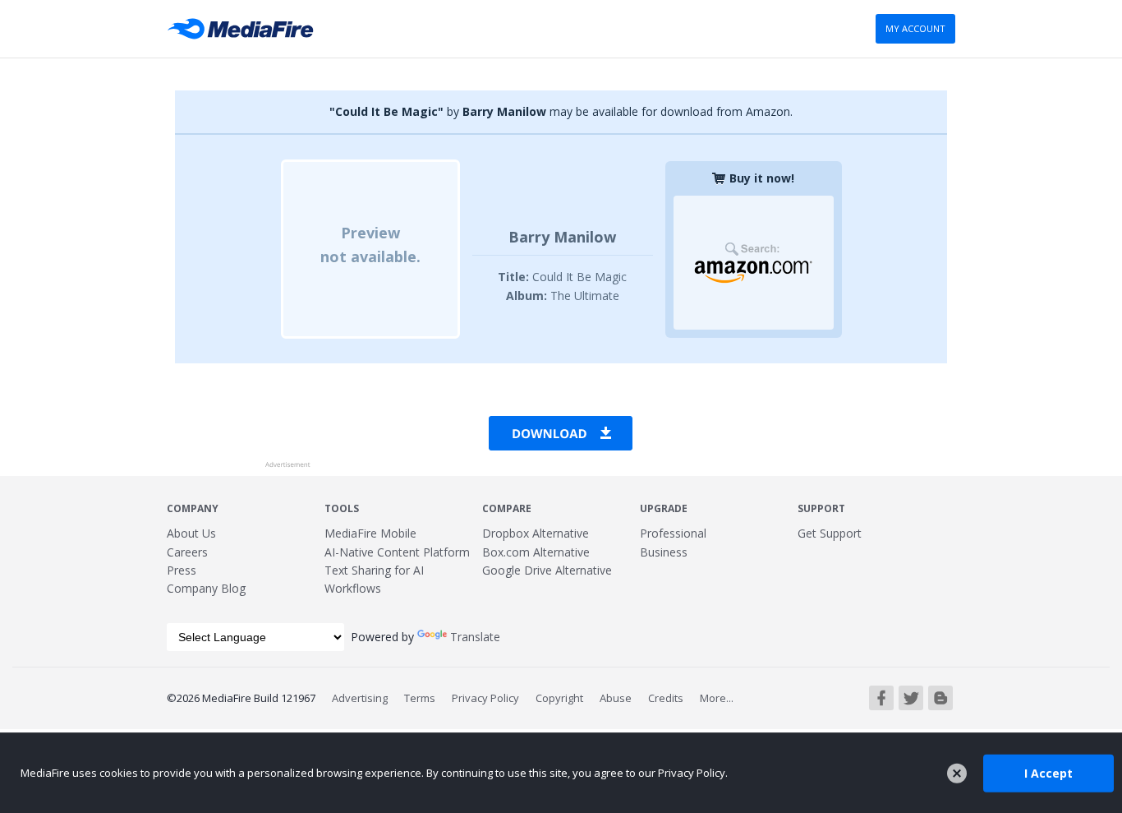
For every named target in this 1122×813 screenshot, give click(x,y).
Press (181, 570)
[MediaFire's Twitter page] (911, 698)
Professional (673, 533)
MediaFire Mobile (370, 533)
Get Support (830, 533)
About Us (191, 533)
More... (716, 698)
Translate (475, 636)
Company (192, 508)
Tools (341, 508)
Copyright (559, 698)
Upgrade (663, 508)
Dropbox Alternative (535, 533)
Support (821, 508)
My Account (915, 28)
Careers (187, 552)
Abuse (616, 698)
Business (663, 552)
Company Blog (206, 588)
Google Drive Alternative (547, 570)
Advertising (360, 698)
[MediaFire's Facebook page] (881, 698)
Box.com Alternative (536, 552)
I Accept (1048, 772)
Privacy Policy (485, 698)
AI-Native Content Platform (397, 552)
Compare (506, 508)
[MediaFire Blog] (940, 698)
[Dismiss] (957, 773)
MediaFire (245, 29)
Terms (419, 698)
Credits (665, 698)
